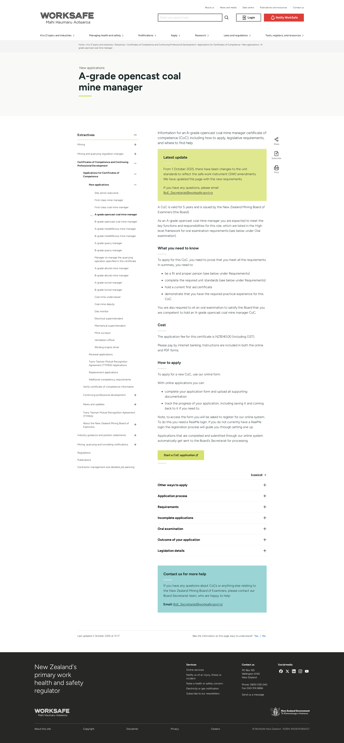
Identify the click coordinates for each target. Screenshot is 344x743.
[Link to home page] (67, 23)
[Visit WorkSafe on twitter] (287, 671)
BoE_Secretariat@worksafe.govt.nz (188, 193)
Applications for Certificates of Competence (219, 44)
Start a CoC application (181, 456)
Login (251, 17)
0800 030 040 (258, 684)
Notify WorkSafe (287, 17)
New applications (250, 44)
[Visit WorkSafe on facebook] (281, 671)
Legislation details (171, 551)
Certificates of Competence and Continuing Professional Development (161, 44)
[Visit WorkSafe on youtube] (307, 671)
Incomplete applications (175, 518)
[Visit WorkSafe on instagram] (300, 671)
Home (82, 44)
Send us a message (253, 694)
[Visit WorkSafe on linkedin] (294, 671)
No (264, 635)
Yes (256, 635)
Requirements (168, 507)
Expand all (256, 474)
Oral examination (170, 529)
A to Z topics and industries (99, 44)
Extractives (120, 44)
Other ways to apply (172, 485)
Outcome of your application (179, 540)
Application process (172, 496)
